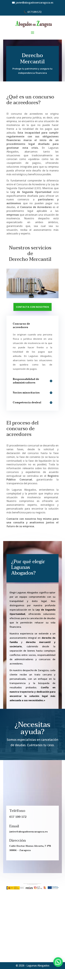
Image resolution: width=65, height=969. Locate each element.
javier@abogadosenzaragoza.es (34, 2)
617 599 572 (34, 12)
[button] (58, 962)
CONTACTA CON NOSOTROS (32, 307)
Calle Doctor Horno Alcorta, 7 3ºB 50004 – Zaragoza (30, 848)
